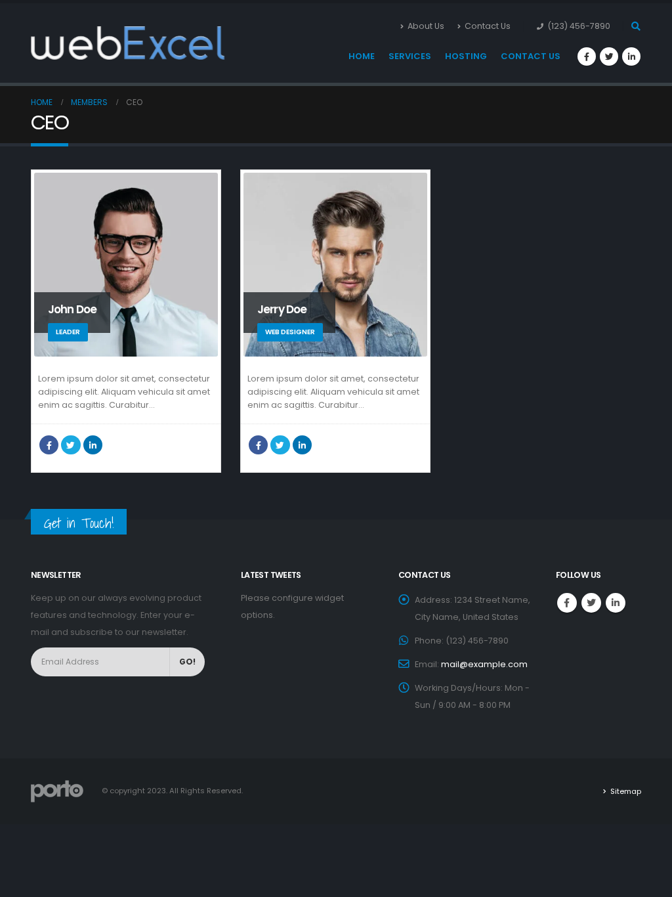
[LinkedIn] (631, 56)
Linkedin (615, 603)
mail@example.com (484, 664)
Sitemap (625, 791)
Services (409, 56)
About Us (426, 26)
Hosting (466, 56)
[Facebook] (587, 56)
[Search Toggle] (635, 26)
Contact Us (488, 26)
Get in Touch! (79, 523)
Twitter (70, 444)
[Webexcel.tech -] (63, 43)
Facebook (48, 444)
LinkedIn (92, 444)
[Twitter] (609, 56)
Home (361, 56)
